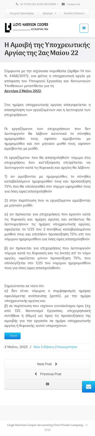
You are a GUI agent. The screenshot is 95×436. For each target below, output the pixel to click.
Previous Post (50, 374)
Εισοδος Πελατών (74, 13)
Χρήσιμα (48, 13)
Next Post (45, 364)
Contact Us (73, 4)
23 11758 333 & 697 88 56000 (38, 4)
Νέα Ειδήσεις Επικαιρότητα (55, 347)
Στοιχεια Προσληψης (22, 13)
